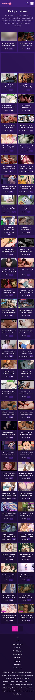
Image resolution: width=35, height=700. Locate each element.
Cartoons (17, 647)
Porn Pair (17, 661)
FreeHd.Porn (17, 668)
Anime (17, 641)
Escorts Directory (17, 644)
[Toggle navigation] (32, 3)
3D (17, 637)
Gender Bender (17, 654)
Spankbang (17, 664)
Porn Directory (17, 651)
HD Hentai (17, 658)
